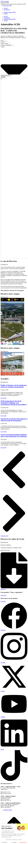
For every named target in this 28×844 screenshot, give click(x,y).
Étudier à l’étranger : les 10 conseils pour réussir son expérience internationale (14, 386)
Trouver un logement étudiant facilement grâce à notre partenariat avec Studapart (14, 435)
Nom (2, 40)
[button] (14, 470)
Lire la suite (3, 398)
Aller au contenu (5, 1)
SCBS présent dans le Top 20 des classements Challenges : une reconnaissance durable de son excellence (13, 402)
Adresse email (4, 43)
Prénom (3, 42)
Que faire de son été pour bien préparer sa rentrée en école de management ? (14, 419)
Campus (3, 46)
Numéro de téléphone (6, 45)
